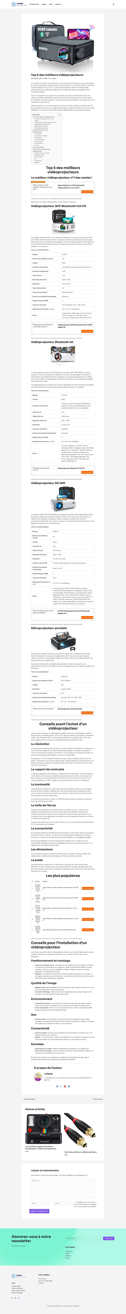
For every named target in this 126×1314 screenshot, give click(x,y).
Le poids (37, 145)
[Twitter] (61, 1086)
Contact (40, 1283)
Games (67, 1258)
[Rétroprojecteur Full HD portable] (43, 709)
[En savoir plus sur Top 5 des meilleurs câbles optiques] (82, 1131)
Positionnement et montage (42, 153)
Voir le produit (88, 192)
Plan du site (42, 1279)
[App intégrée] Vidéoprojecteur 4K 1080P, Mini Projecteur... (59, 929)
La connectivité (39, 141)
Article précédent (28, 1099)
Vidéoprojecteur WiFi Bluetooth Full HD (45, 122)
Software (68, 1256)
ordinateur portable (84, 837)
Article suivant (98, 1099)
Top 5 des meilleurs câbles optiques (80, 1152)
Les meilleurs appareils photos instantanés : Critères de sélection (40, 1147)
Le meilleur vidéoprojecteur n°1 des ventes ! (44, 119)
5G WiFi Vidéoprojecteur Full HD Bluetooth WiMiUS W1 (74, 612)
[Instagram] (12, 1298)
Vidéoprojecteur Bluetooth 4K (42, 124)
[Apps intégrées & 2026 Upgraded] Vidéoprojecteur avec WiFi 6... (71, 186)
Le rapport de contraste (41, 135)
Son (36, 158)
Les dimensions (39, 143)
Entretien (37, 162)
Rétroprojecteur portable (41, 128)
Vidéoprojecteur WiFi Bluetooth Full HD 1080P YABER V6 (75, 326)
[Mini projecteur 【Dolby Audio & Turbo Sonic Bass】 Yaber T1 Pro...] (38, 909)
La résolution (38, 134)
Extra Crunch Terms (18, 1290)
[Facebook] (57, 1086)
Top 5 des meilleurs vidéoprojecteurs (44, 117)
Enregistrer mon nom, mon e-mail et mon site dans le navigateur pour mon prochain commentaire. (85, 1204)
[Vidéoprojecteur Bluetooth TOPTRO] (43, 469)
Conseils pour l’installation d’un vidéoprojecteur (41, 150)
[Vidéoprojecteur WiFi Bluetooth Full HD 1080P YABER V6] (43, 326)
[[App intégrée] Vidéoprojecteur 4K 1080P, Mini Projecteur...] (38, 930)
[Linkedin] (69, 1086)
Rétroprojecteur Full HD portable (70, 709)
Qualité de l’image (39, 155)
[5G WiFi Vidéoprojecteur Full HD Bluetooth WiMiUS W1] (43, 612)
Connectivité (38, 160)
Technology (69, 1251)
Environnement (39, 156)
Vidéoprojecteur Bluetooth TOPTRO (71, 468)
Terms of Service (17, 1288)
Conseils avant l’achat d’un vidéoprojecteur (40, 131)
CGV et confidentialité (45, 1281)
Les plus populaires (38, 147)
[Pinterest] (65, 1086)
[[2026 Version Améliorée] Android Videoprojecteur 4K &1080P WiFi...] (38, 898)
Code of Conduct (17, 1293)
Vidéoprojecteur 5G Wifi (41, 126)
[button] (113, 4)
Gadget (67, 1253)
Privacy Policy (16, 1286)
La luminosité (38, 137)
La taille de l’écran (39, 139)
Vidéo (45, 78)
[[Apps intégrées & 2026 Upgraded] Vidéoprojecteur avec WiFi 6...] (43, 187)
